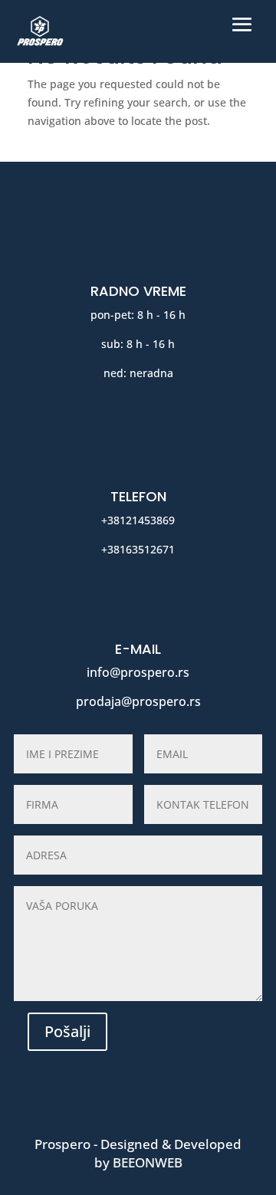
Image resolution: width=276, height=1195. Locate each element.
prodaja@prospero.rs (138, 701)
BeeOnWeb (147, 1162)
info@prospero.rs (138, 672)
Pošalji (67, 1031)
